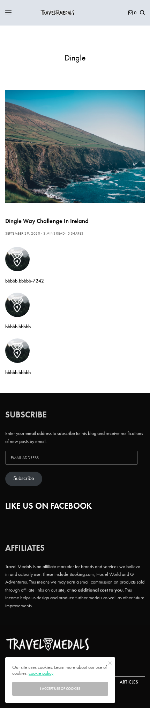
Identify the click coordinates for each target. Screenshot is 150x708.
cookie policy (41, 673)
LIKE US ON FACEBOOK (48, 505)
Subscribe (23, 478)
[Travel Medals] (75, 13)
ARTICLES (129, 682)
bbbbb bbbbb (18, 326)
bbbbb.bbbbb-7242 (24, 280)
